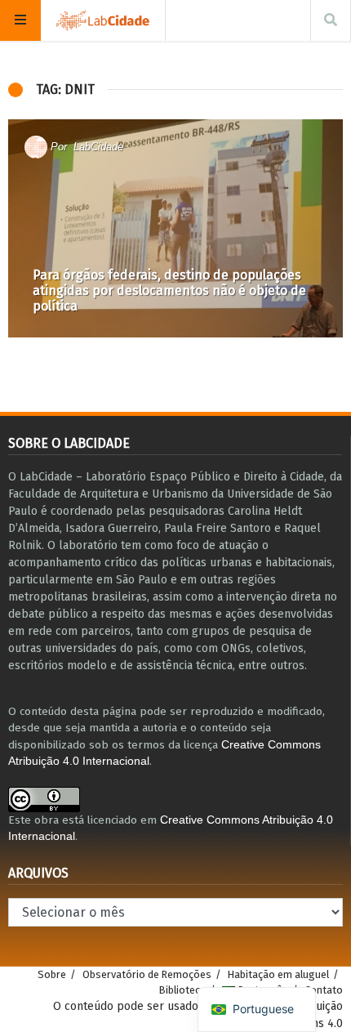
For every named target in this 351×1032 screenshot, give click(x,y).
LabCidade (98, 147)
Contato (323, 990)
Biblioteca (182, 990)
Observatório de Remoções (146, 974)
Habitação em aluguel (278, 974)
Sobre (52, 974)
